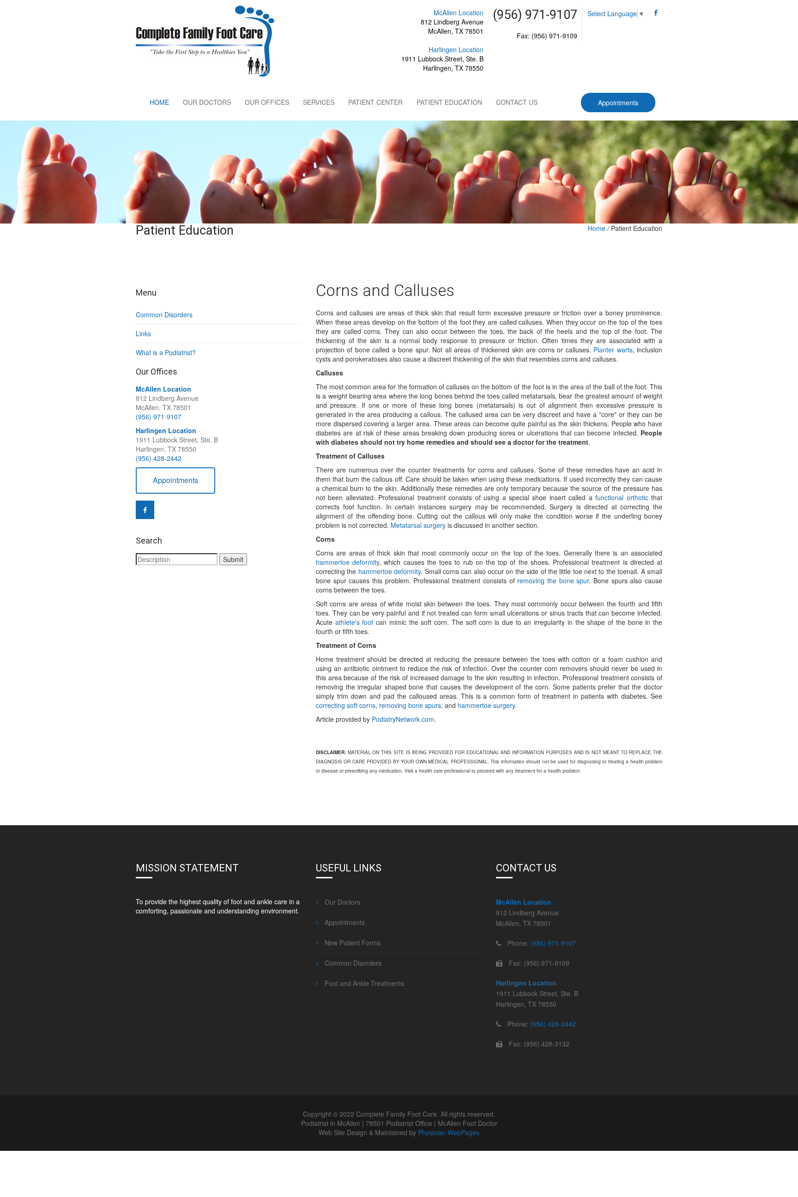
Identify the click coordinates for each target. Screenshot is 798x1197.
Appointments (618, 102)
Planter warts (612, 349)
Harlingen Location (456, 49)
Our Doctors (207, 102)
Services (318, 102)
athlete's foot (354, 622)
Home (159, 102)
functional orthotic (621, 497)
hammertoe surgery (486, 705)
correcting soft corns (345, 705)
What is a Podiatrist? (166, 352)
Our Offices (267, 102)
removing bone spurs (410, 705)
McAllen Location (459, 12)
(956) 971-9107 (158, 416)
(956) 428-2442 (158, 458)
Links (143, 333)
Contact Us (517, 102)
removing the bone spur (553, 580)
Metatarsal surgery (418, 525)
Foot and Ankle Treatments (363, 983)
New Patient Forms (352, 942)
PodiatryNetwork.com (403, 719)
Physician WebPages (448, 1132)
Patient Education (449, 102)
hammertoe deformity (347, 562)
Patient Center (375, 102)
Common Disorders (164, 314)
